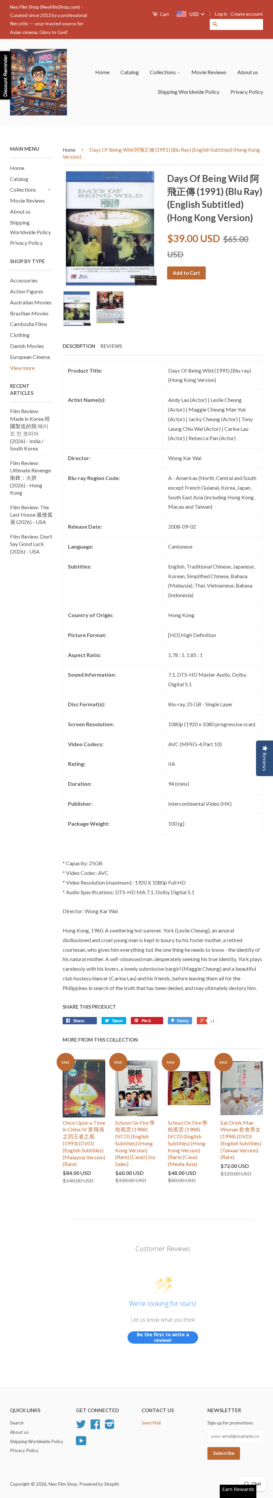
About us (247, 72)
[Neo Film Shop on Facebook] (95, 1426)
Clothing (20, 335)
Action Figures (26, 291)
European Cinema (30, 357)
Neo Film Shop (63, 1484)
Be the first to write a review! (163, 1337)
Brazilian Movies (29, 313)
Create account (246, 14)
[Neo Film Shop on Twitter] (81, 1426)
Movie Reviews (208, 72)
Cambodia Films (28, 324)
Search (17, 1422)
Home (102, 72)
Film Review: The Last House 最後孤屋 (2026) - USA (31, 514)
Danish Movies (27, 346)
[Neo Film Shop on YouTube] (81, 1443)
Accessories (24, 280)
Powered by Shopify (99, 1484)
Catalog (130, 72)
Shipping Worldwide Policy (188, 91)
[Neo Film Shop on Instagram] (110, 1426)
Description (79, 346)
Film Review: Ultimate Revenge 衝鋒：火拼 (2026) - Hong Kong (30, 478)
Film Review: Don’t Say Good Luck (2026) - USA (31, 544)
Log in (221, 14)
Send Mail (151, 1422)
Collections (163, 72)
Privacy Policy (246, 91)
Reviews (111, 346)
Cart (164, 14)
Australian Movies (31, 302)
